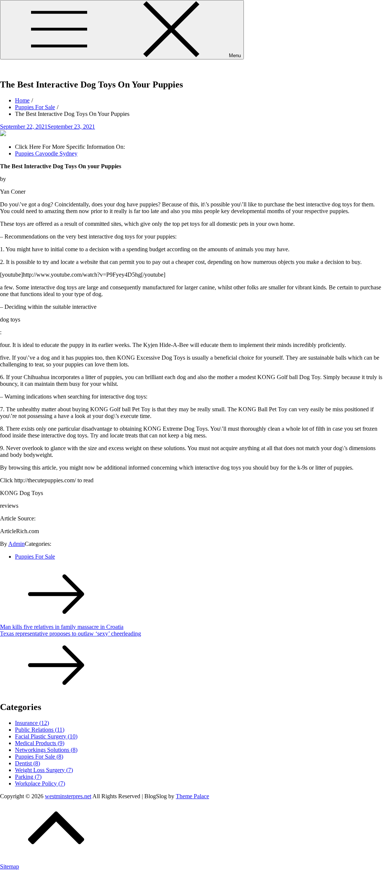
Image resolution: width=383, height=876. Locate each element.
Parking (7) (28, 777)
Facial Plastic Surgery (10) (46, 736)
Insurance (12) (32, 723)
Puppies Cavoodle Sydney (46, 153)
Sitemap (9, 866)
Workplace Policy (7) (40, 783)
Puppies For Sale (35, 556)
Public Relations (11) (39, 729)
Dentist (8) (27, 763)
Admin (16, 544)
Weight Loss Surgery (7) (44, 770)
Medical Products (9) (39, 743)
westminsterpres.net (23, 68)
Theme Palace (192, 796)
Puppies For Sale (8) (39, 756)
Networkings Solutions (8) (46, 750)
